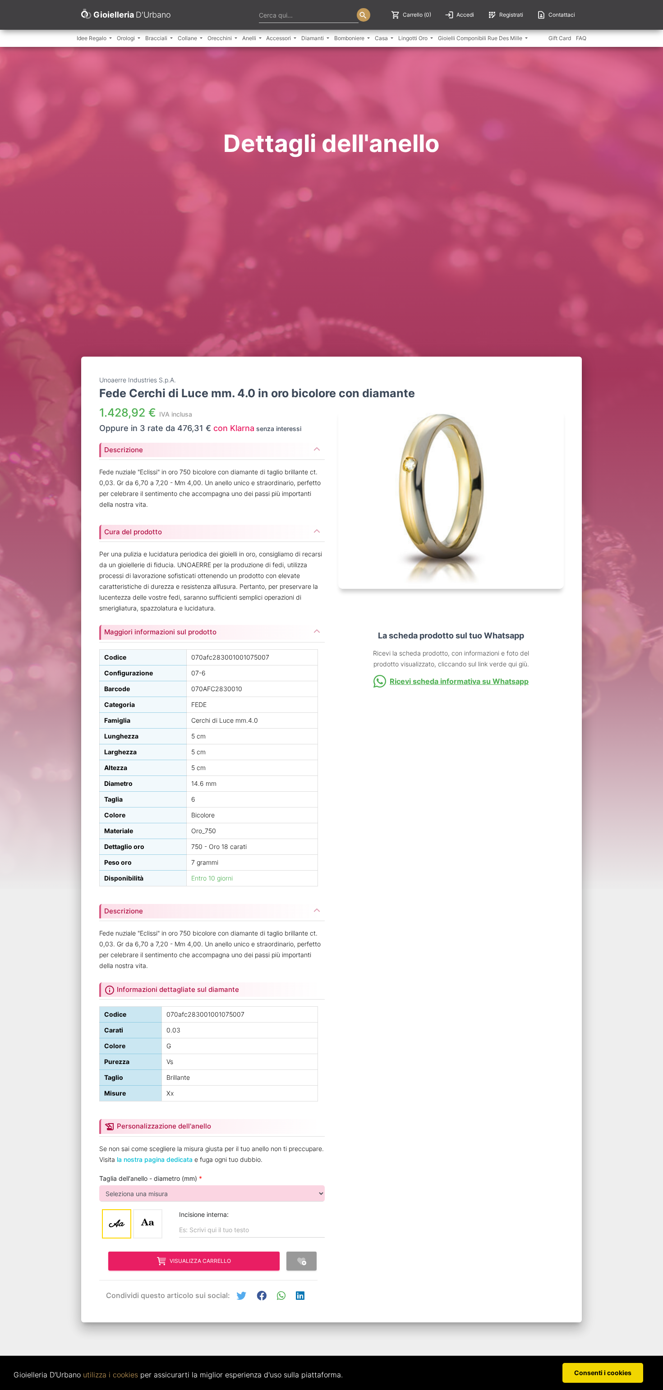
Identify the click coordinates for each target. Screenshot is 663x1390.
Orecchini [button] (220, 38)
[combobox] (309, 15)
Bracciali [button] (157, 38)
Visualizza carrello (200, 1260)
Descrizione (123, 449)
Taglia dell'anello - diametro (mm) (150, 1178)
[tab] (212, 447)
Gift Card (559, 38)
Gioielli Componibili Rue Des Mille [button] (481, 38)
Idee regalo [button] (92, 38)
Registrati (505, 14)
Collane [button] (188, 38)
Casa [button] (382, 38)
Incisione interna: (204, 1214)
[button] (241, 1296)
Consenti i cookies (602, 1372)
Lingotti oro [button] (413, 38)
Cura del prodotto (133, 532)
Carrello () (411, 14)
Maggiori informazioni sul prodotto (160, 632)
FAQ (581, 38)
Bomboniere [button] (350, 38)
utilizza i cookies (110, 1374)
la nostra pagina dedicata (155, 1159)
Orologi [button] (126, 38)
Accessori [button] (279, 38)
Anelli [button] (250, 38)
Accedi (459, 14)
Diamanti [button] (313, 38)
